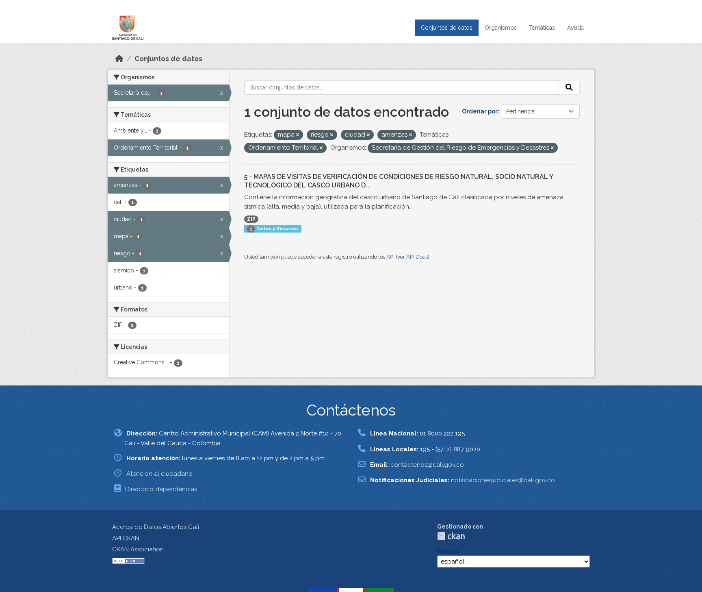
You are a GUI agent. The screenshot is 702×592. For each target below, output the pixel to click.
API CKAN (125, 538)
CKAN (451, 536)
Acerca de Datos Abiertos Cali (155, 527)
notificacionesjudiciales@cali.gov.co (503, 480)
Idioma (447, 551)
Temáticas (542, 27)
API (390, 257)
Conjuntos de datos (446, 27)
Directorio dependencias (161, 489)
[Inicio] (119, 58)
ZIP (251, 219)
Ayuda (575, 27)
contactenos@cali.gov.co (427, 464)
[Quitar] (297, 135)
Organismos (501, 27)
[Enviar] (569, 87)
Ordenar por (480, 111)
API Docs (417, 257)
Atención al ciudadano (159, 473)
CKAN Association (138, 549)
